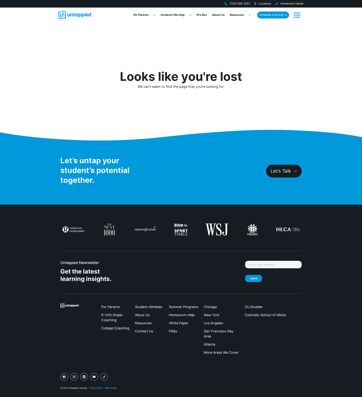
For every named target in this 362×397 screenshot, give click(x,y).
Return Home (181, 97)
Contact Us (144, 331)
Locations (264, 3)
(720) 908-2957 (239, 3)
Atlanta (209, 344)
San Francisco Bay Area (218, 333)
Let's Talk (281, 171)
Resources (237, 14)
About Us (218, 14)
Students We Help (173, 14)
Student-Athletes (148, 307)
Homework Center (292, 3)
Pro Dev (202, 14)
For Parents (141, 14)
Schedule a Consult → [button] (273, 14)
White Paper (178, 323)
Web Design (111, 388)
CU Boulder (254, 307)
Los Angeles (213, 323)
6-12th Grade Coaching (111, 317)
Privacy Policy (96, 388)
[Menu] (297, 15)
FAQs (173, 331)
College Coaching (115, 328)
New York (211, 315)
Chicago (210, 307)
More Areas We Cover (221, 352)
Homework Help (182, 315)
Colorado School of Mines (265, 315)
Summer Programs (184, 307)
